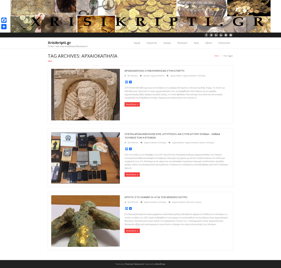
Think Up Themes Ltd (134, 264)
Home (216, 56)
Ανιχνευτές (152, 42)
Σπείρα (202, 142)
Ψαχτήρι (134, 75)
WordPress (160, 264)
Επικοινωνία (224, 42)
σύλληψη (201, 75)
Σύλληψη (162, 142)
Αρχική (137, 42)
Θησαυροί (182, 42)
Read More (131, 104)
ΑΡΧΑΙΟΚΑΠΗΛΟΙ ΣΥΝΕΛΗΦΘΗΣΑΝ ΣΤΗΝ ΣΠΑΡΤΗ (154, 70)
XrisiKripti (134, 142)
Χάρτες (208, 42)
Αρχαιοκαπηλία (157, 75)
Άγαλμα (147, 75)
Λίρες (196, 42)
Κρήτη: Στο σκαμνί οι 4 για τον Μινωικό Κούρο (156, 197)
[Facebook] (4, 20)
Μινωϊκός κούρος (194, 202)
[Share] (4, 26)
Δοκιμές (167, 42)
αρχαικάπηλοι (176, 75)
